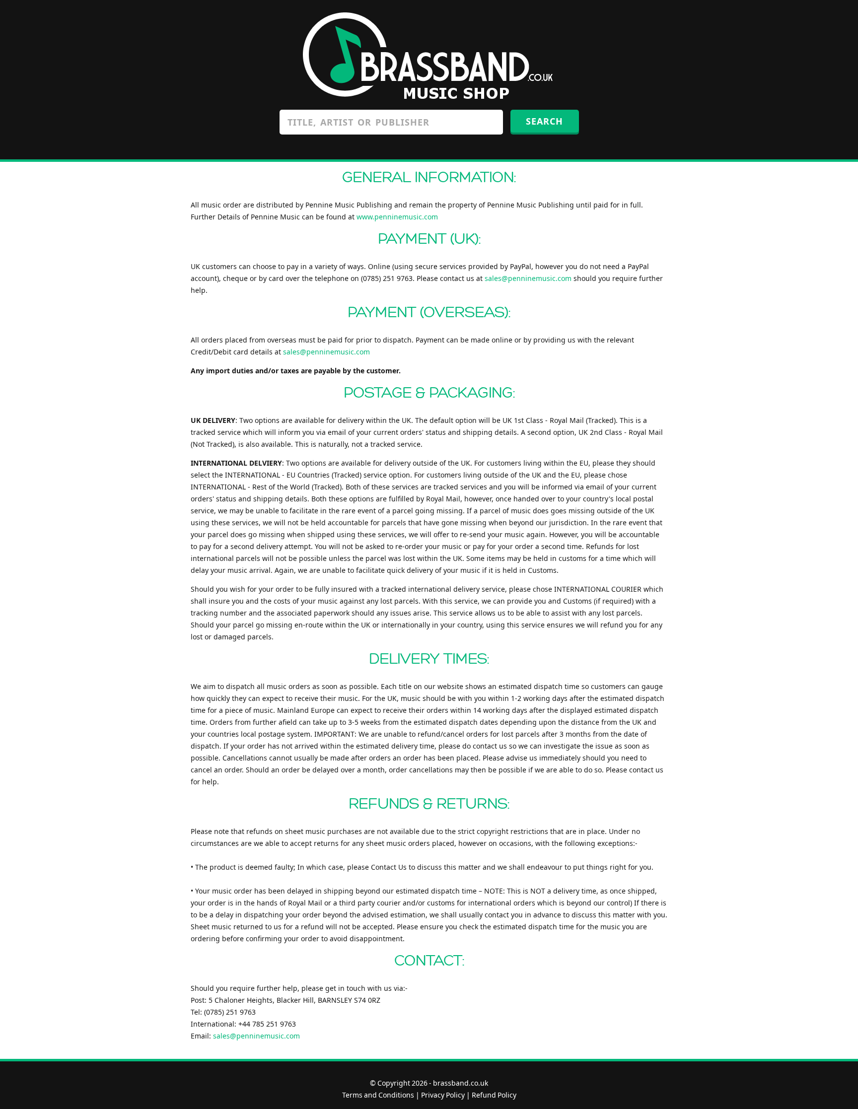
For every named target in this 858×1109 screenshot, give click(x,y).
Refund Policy (494, 1095)
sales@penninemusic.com (528, 278)
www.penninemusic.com (397, 216)
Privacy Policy (443, 1095)
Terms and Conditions (378, 1095)
